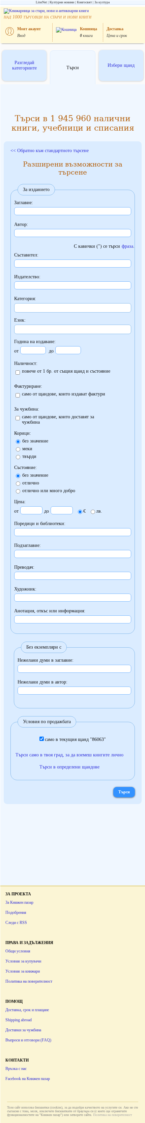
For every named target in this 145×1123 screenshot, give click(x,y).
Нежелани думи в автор (42, 682)
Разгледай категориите (24, 65)
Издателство (26, 276)
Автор (20, 224)
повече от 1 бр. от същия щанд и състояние (66, 371)
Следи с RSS (16, 922)
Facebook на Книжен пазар (27, 1078)
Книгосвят (84, 2)
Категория (24, 298)
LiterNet (41, 2)
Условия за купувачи (23, 961)
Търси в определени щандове (69, 766)
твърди (29, 456)
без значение (35, 440)
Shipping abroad (18, 1020)
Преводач (23, 567)
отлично (30, 482)
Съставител (25, 255)
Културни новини (62, 2)
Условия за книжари (22, 971)
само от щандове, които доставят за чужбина (58, 419)
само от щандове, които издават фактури (63, 393)
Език (19, 320)
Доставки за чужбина (23, 1030)
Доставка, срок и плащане (27, 1010)
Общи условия (17, 951)
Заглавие (23, 202)
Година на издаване (34, 341)
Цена (19, 501)
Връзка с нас (16, 1068)
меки (27, 448)
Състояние (24, 467)
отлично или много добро (48, 490)
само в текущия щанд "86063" (75, 739)
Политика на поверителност (28, 981)
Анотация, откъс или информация (49, 610)
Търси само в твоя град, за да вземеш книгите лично (69, 754)
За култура (102, 2)
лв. (99, 511)
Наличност (25, 363)
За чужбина (26, 409)
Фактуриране (27, 386)
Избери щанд (121, 65)
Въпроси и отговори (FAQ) (28, 1040)
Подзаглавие (26, 545)
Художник (24, 589)
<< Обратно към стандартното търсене (49, 150)
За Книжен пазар (19, 902)
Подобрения (15, 912)
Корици (22, 433)
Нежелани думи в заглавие (45, 660)
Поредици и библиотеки (39, 523)
